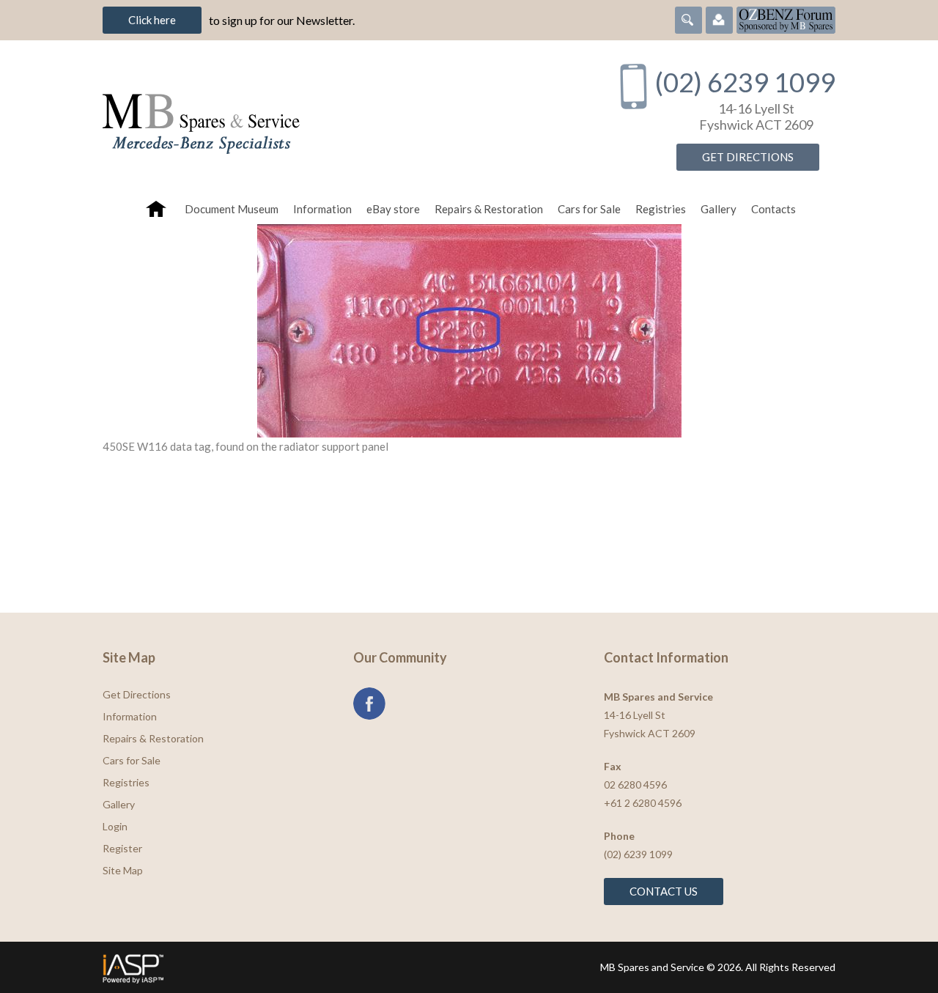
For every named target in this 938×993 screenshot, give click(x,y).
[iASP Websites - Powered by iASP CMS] (281, 967)
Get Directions (748, 156)
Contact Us (663, 891)
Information (322, 208)
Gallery (718, 208)
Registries (660, 208)
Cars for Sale (589, 208)
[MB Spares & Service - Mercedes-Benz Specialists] (344, 116)
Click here (152, 19)
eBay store (393, 208)
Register (122, 848)
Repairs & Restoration (489, 208)
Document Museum (231, 208)
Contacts (773, 208)
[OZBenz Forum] (785, 18)
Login (115, 826)
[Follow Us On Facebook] (369, 703)
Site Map (123, 870)
